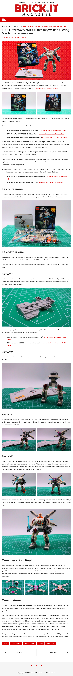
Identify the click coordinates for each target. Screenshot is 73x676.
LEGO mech (16, 644)
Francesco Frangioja (10, 37)
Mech (41, 644)
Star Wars (50, 644)
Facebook (32, 666)
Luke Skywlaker (29, 644)
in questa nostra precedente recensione (46, 88)
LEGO (5, 644)
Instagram (36, 666)
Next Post (53, 653)
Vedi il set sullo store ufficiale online (53, 130)
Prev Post (19, 653)
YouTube (41, 666)
